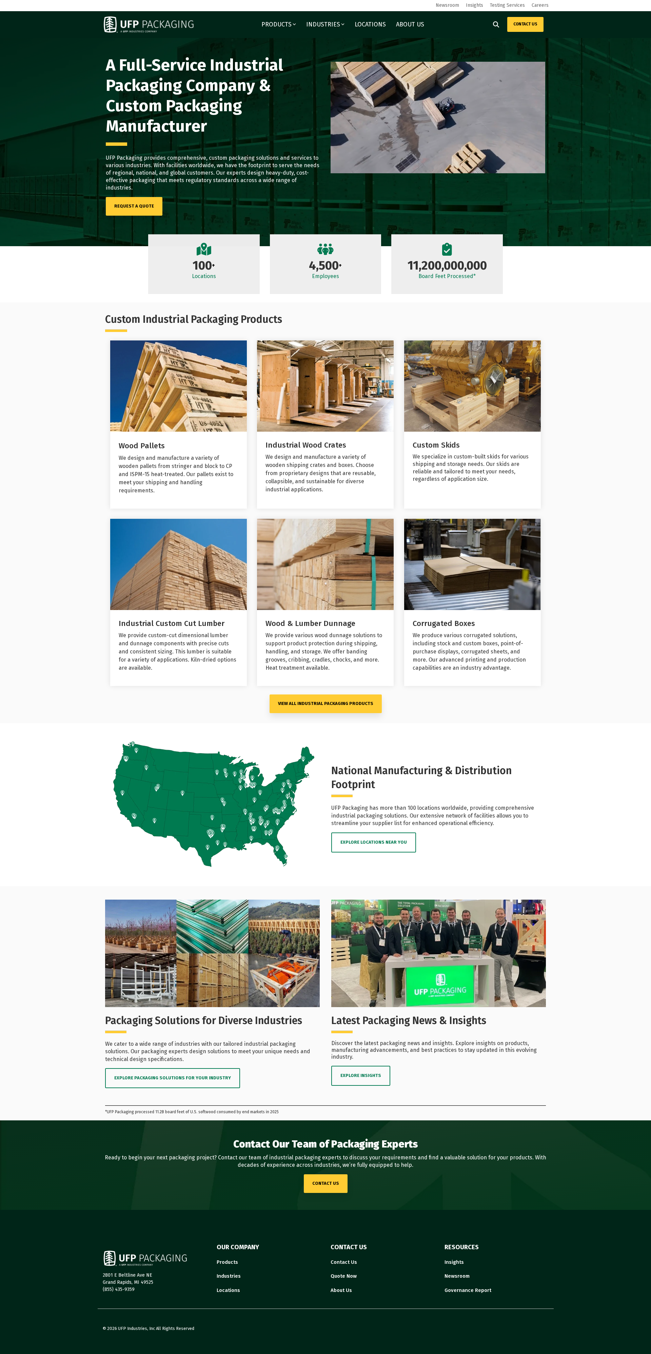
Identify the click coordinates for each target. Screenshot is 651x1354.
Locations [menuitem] (228, 1290)
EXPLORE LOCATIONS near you (373, 842)
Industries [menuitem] (229, 1276)
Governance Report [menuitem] (468, 1290)
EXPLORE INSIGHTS (360, 1075)
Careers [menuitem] (540, 5)
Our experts (231, 173)
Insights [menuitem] (474, 5)
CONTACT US (525, 24)
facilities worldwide (190, 165)
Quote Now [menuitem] (344, 1276)
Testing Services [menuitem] (507, 5)
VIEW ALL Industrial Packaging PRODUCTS (325, 703)
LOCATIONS (370, 24)
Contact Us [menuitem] (344, 1262)
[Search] (496, 24)
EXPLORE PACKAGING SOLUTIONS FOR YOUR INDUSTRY (172, 1077)
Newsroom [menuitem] (447, 5)
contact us (325, 1183)
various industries (128, 165)
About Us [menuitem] (341, 1290)
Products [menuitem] (227, 1262)
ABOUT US (410, 24)
